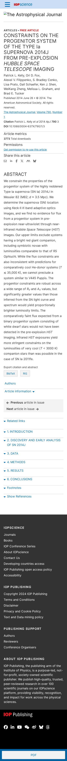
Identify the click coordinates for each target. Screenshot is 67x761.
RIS (25, 373)
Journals (10, 534)
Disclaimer (11, 605)
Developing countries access (24, 564)
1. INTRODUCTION (20, 431)
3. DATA (12, 453)
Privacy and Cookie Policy (22, 611)
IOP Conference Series (19, 546)
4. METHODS (16, 462)
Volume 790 (44, 112)
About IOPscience (16, 552)
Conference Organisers (20, 647)
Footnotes (14, 488)
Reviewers (11, 641)
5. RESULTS (15, 470)
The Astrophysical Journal (19, 112)
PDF (47, 755)
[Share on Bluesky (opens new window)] (34, 161)
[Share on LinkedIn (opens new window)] (11, 161)
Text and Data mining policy (23, 617)
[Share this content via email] (5, 161)
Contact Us (12, 558)
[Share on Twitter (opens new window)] (21, 161)
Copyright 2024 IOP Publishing (25, 594)
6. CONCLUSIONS (19, 479)
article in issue (27, 402)
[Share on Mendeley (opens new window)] (28, 161)
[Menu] (7, 4)
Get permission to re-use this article (25, 149)
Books (8, 540)
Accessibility (12, 575)
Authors (9, 635)
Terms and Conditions (19, 599)
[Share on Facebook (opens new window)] (16, 161)
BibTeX (11, 373)
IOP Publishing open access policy (28, 569)
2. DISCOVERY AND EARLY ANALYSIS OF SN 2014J (33, 442)
